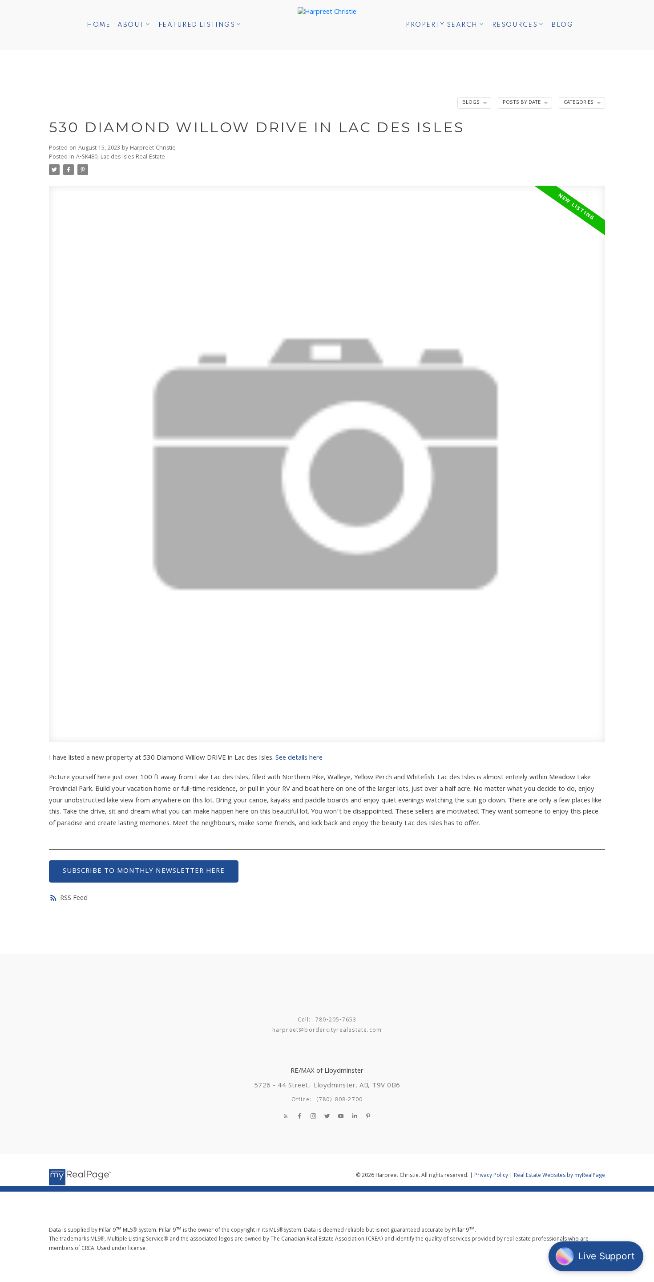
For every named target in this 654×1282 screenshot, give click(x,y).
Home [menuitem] (98, 25)
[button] (286, 1116)
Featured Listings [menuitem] (196, 25)
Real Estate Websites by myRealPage (559, 1175)
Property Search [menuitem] (442, 25)
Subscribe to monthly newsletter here (144, 871)
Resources (515, 25)
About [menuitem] (130, 25)
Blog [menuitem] (562, 25)
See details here (299, 758)
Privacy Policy (491, 1175)
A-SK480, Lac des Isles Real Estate (120, 157)
